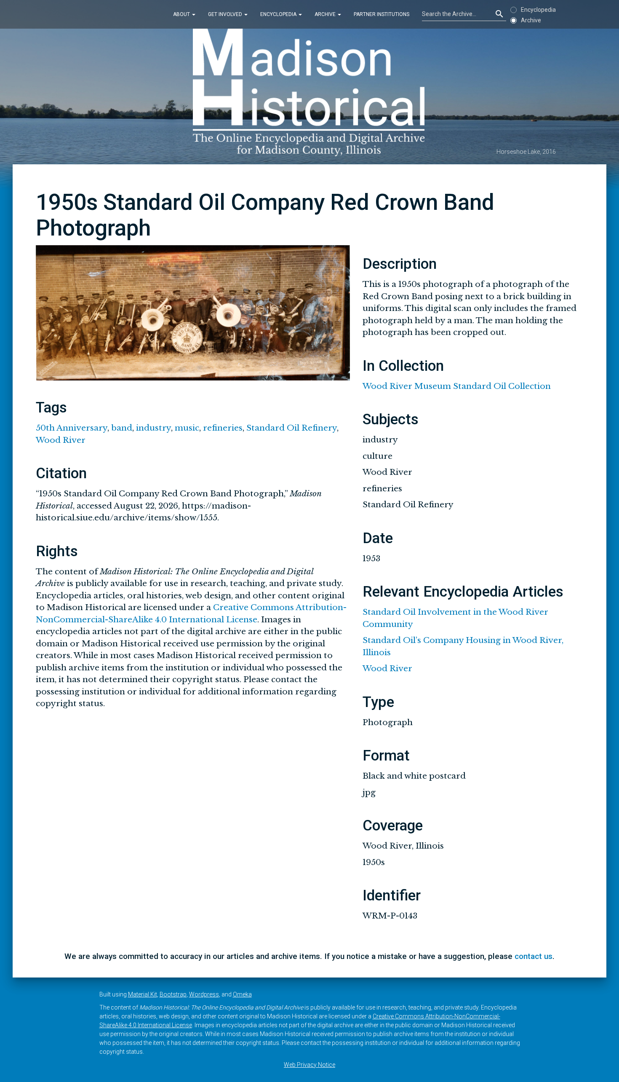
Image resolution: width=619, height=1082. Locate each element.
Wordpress (204, 994)
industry (153, 428)
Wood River (60, 440)
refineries (223, 428)
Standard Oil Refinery (291, 428)
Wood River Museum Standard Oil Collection (457, 386)
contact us (533, 956)
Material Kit (142, 994)
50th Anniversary (71, 428)
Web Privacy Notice (309, 1064)
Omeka (242, 994)
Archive (326, 14)
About (182, 14)
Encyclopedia (279, 14)
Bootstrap (173, 994)
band (121, 428)
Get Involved (225, 14)
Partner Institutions (381, 14)
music (187, 428)
